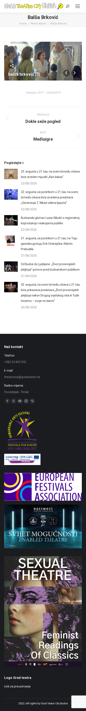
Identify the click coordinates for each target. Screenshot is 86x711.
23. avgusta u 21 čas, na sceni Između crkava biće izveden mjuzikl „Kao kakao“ (50, 174)
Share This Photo (11, 65)
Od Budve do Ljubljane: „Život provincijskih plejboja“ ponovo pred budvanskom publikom (50, 266)
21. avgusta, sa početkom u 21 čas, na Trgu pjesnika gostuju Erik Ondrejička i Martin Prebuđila (49, 244)
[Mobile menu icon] (77, 6)
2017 (41, 92)
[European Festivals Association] (43, 499)
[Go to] (43, 547)
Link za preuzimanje (17, 686)
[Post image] (11, 174)
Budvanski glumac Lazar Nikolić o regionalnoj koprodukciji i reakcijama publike (50, 220)
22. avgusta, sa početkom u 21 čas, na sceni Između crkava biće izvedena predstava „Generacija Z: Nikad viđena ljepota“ (49, 197)
